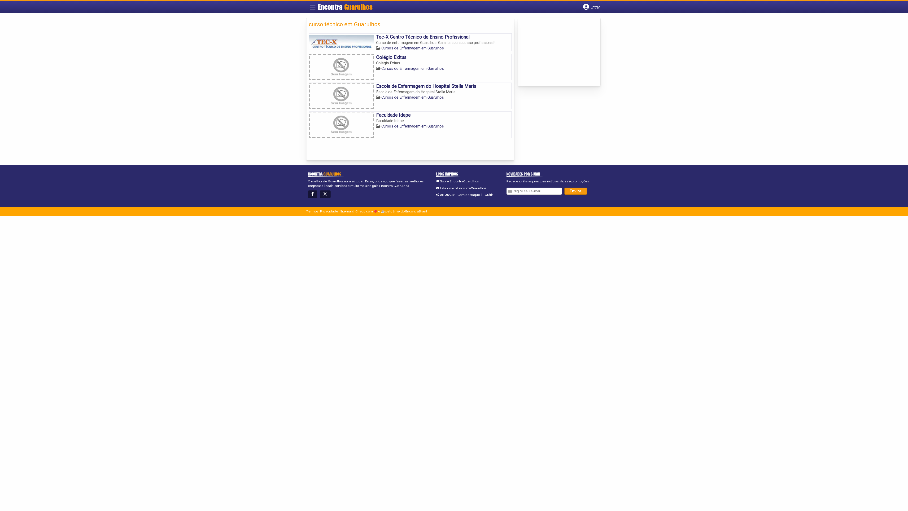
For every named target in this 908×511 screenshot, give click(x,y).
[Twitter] (325, 194)
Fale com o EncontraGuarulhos (463, 188)
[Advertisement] (555, 52)
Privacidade (329, 211)
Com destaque (469, 195)
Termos (312, 211)
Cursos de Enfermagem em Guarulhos (412, 48)
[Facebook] (312, 194)
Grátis (489, 195)
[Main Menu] (312, 7)
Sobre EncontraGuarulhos (459, 181)
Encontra (345, 7)
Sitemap (346, 211)
